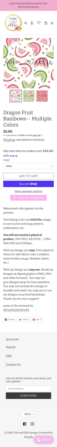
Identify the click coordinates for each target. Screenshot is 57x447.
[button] (23, 135)
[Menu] (52, 22)
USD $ (27, 414)
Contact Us (13, 364)
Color (6, 160)
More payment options (28, 191)
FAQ (8, 356)
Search (10, 347)
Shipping (9, 139)
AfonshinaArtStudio (16, 309)
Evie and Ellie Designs (26, 432)
